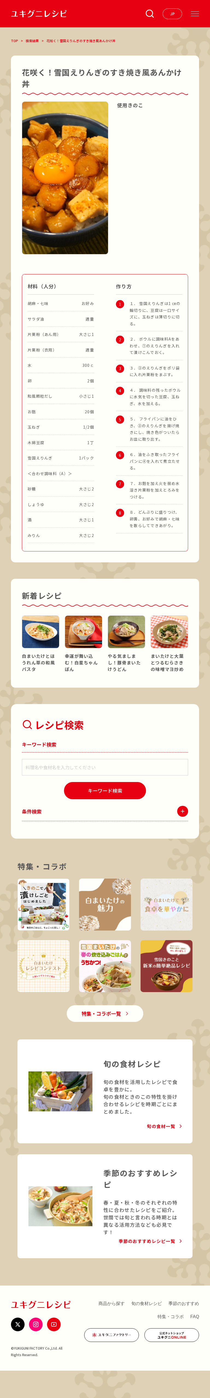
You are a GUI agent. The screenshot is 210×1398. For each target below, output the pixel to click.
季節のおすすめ (183, 1303)
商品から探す (111, 1303)
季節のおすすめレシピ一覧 (147, 1241)
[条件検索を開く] (150, 14)
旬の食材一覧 (161, 1126)
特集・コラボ (171, 1316)
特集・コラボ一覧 (101, 1013)
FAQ (194, 1316)
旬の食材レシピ (146, 1303)
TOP (14, 40)
